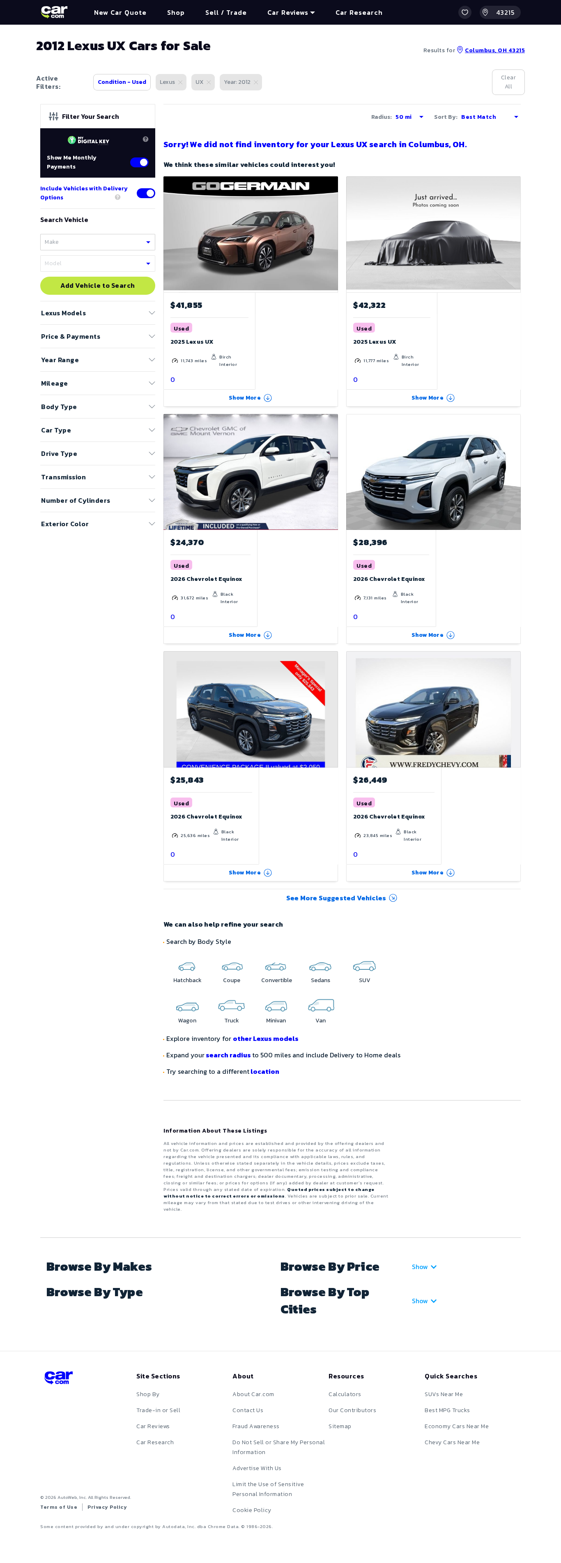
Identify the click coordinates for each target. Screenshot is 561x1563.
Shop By (148, 1394)
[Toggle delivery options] (146, 193)
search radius (228, 1055)
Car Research (155, 1442)
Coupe (231, 980)
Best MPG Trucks (447, 1410)
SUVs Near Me (444, 1394)
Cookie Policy (251, 1510)
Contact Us (247, 1410)
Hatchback (187, 980)
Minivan (276, 1020)
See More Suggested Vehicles (336, 898)
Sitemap (340, 1426)
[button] (464, 12)
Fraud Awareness (256, 1426)
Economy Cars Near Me (457, 1426)
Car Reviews (153, 1426)
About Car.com (253, 1394)
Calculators (345, 1394)
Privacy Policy (107, 1507)
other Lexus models (266, 1038)
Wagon (187, 1020)
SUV (364, 980)
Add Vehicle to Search (97, 286)
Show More (245, 397)
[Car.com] (54, 12)
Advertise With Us (257, 1468)
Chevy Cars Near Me (452, 1442)
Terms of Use (58, 1507)
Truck (231, 1020)
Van (320, 1020)
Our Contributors (352, 1410)
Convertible (276, 980)
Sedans (320, 980)
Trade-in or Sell (158, 1410)
